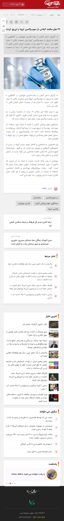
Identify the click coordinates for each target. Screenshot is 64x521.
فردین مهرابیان (24, 203)
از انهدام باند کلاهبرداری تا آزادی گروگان (36, 444)
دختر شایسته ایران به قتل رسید (39, 451)
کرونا (31, 98)
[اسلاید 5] (6, 483)
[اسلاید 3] (10, 483)
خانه (58, 15)
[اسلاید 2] (12, 483)
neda (44, 188)
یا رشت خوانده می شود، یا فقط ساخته (28, 474)
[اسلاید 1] (14, 483)
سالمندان (37, 197)
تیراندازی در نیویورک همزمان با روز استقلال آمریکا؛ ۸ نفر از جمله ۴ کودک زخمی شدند (29, 427)
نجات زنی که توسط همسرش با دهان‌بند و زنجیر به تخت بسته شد (29, 419)
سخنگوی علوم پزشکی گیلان (46, 203)
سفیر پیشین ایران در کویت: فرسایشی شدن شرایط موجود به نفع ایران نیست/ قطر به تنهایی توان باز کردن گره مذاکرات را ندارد (30, 276)
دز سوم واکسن (52, 197)
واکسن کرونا (53, 209)
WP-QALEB (39, 517)
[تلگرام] (3, 26)
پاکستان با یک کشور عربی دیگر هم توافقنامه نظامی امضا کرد (30, 265)
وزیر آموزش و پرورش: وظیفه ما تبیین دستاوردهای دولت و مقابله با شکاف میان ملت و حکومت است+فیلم (27, 398)
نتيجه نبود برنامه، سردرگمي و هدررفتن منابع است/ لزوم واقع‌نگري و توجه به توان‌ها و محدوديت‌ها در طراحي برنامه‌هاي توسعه (26, 344)
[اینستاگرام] (3, 30)
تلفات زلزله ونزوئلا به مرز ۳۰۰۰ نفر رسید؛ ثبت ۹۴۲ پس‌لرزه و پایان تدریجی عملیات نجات (29, 436)
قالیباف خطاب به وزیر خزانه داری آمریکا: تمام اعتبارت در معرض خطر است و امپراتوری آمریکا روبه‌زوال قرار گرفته (30, 287)
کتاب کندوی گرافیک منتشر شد (34, 324)
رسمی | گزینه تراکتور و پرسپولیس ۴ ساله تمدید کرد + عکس (31, 296)
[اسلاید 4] (8, 483)
